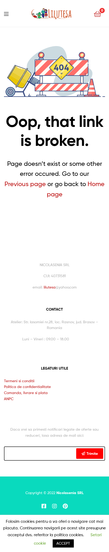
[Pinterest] (65, 506)
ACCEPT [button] (63, 543)
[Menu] (6, 13)
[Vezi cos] (97, 13)
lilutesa (50, 287)
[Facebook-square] (44, 506)
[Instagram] (54, 506)
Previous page (25, 184)
